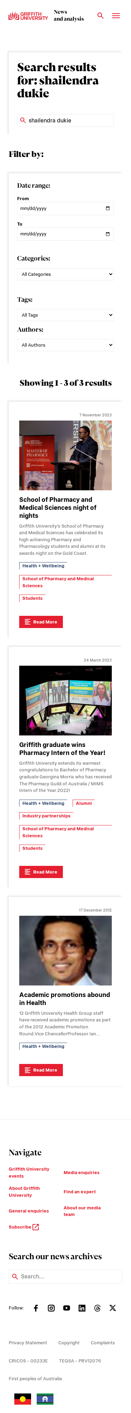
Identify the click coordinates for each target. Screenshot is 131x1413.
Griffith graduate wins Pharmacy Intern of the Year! (62, 748)
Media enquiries (82, 1172)
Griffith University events (29, 1172)
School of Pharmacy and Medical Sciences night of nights (57, 507)
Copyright (69, 1342)
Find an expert (80, 1191)
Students (32, 598)
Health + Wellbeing (43, 565)
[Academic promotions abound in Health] (65, 950)
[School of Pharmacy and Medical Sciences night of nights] (65, 455)
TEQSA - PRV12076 (80, 1360)
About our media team (82, 1211)
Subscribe (20, 1227)
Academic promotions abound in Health (64, 998)
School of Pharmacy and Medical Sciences (58, 582)
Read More (45, 622)
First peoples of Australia (35, 1378)
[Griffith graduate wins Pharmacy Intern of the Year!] (65, 700)
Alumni (84, 803)
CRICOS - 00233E (28, 1360)
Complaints (103, 1342)
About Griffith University (24, 1192)
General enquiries (29, 1211)
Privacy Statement (28, 1342)
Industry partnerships (46, 815)
